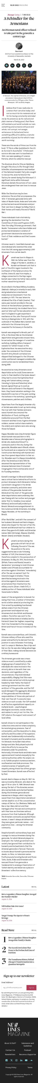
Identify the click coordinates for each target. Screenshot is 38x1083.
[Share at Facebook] (7, 65)
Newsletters (10, 1054)
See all (34, 887)
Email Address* (8, 982)
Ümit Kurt (19, 51)
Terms (30, 1068)
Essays (11, 15)
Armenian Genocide (12, 876)
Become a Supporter (27, 1054)
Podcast (27, 1050)
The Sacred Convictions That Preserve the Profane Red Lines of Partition (21, 950)
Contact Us (10, 1050)
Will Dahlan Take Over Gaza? (13, 906)
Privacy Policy (11, 1068)
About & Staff (10, 1043)
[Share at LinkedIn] (12, 65)
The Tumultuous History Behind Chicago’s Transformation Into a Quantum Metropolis (21, 962)
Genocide (23, 876)
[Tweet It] (18, 65)
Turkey (17, 15)
